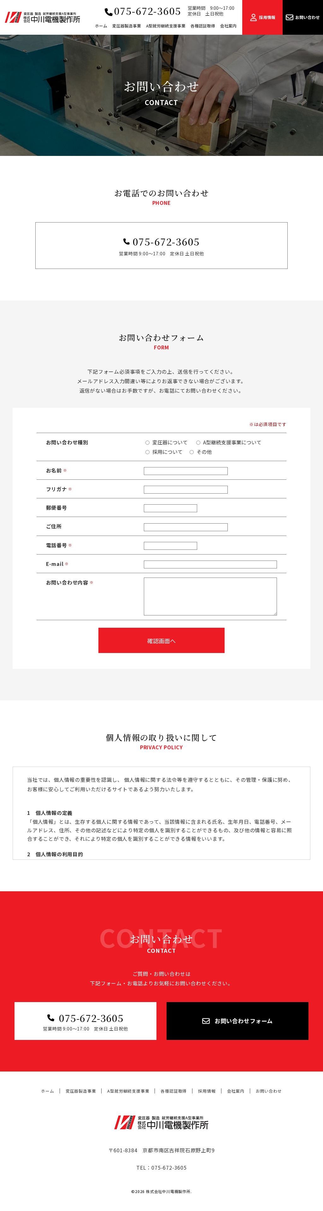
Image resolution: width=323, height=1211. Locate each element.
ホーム (47, 1091)
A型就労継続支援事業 (128, 1091)
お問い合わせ (269, 1091)
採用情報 (206, 1091)
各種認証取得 (174, 1091)
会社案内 (235, 1091)
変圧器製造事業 (81, 1091)
